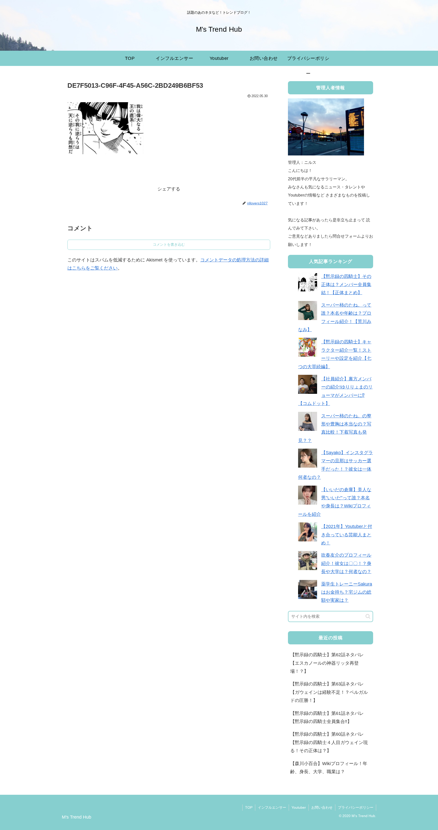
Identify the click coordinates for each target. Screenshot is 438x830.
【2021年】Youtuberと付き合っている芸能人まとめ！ (346, 534)
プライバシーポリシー (355, 807)
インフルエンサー (272, 807)
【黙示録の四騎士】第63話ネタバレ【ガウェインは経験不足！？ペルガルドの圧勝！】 (329, 692)
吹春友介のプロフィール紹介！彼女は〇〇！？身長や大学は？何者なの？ (346, 563)
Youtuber (298, 807)
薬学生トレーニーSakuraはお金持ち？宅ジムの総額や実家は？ (346, 592)
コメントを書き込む (169, 244)
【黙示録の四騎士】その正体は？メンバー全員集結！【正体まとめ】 (346, 284)
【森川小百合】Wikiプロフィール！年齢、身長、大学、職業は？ (328, 767)
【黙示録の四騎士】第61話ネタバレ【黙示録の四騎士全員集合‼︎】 (327, 717)
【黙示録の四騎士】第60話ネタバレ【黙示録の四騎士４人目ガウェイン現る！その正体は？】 (329, 742)
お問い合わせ (322, 807)
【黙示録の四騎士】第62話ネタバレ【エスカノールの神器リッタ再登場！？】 (327, 663)
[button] (367, 616)
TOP (248, 807)
